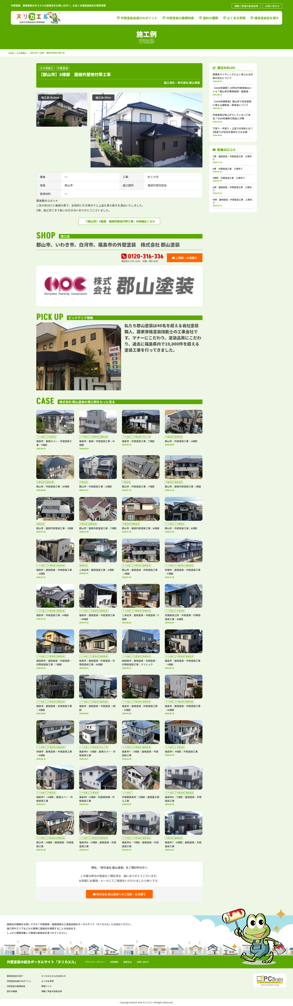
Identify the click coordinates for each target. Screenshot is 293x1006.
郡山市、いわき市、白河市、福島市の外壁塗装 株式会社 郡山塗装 (108, 244)
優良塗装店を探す (266, 18)
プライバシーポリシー (95, 961)
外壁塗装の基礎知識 (180, 18)
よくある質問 (236, 18)
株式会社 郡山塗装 (189, 82)
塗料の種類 (210, 18)
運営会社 (127, 961)
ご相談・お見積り (186, 258)
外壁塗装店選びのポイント (139, 18)
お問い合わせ (272, 6)
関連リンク (46, 986)
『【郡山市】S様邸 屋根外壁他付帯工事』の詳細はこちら (119, 221)
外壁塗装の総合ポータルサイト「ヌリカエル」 (42, 961)
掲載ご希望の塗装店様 (246, 6)
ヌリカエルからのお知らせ (53, 975)
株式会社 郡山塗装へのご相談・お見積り (121, 894)
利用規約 (114, 961)
